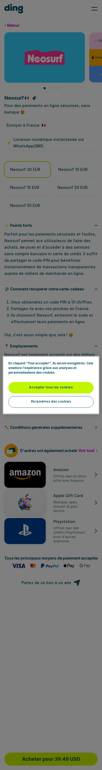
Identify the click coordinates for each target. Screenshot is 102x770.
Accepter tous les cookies (51, 387)
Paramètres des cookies (51, 401)
